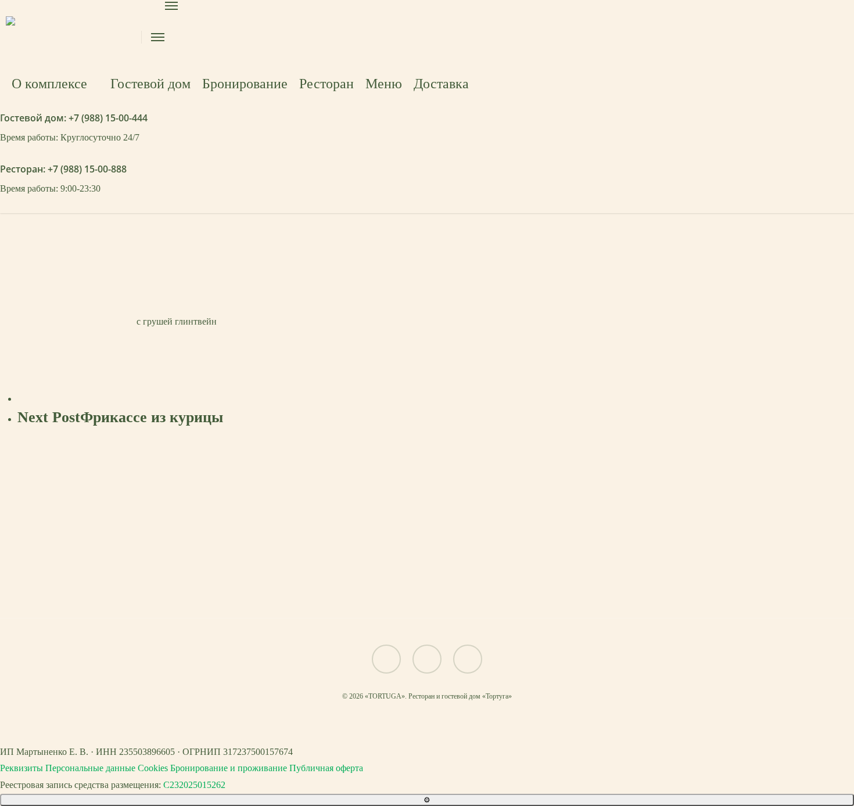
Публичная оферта (326, 768)
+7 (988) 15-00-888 (87, 169)
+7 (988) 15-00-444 (108, 117)
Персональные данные (90, 768)
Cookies (153, 768)
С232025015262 (194, 785)
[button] (427, 585)
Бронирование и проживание (228, 768)
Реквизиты (21, 768)
